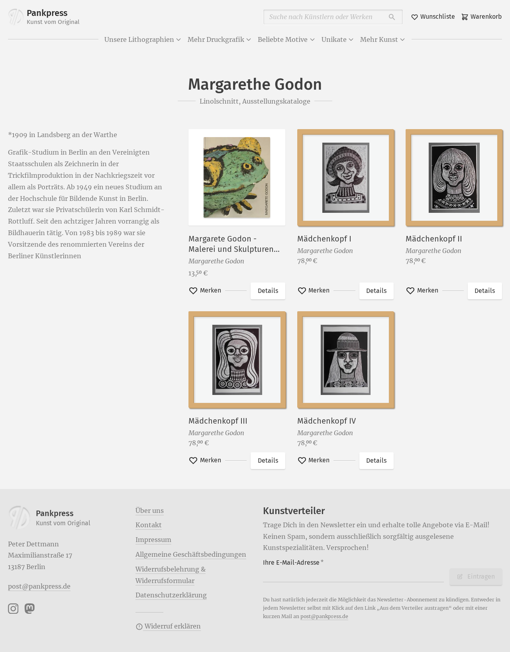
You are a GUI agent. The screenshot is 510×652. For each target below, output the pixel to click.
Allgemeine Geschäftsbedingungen (190, 554)
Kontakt (148, 525)
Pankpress (53, 17)
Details (268, 291)
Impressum (153, 540)
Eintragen (481, 576)
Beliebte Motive (283, 39)
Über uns (149, 511)
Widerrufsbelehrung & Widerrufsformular (170, 575)
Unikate (334, 39)
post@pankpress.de (39, 586)
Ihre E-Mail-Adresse (293, 562)
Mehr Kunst (379, 39)
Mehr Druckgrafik (216, 39)
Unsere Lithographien (139, 39)
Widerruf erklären (172, 626)
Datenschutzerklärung (171, 595)
